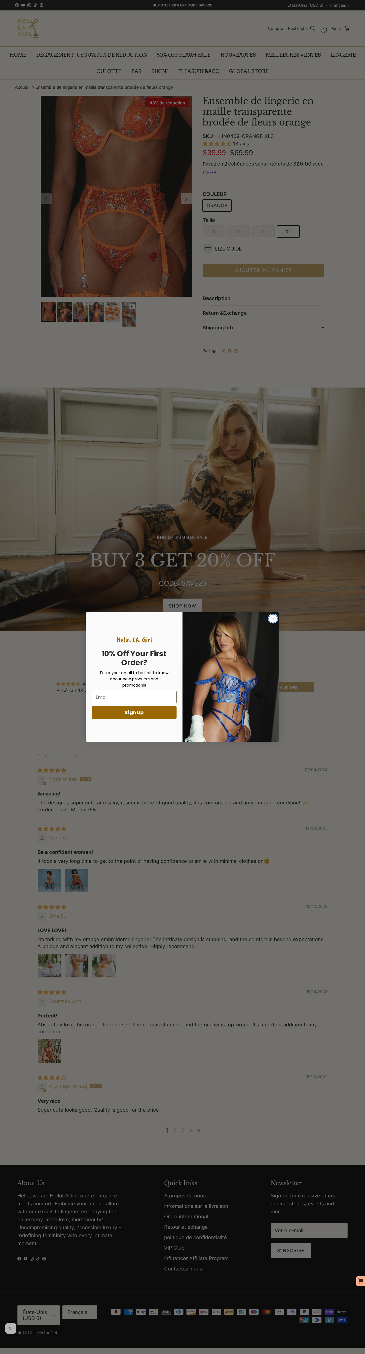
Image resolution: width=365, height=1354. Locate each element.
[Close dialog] (273, 618)
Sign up (134, 712)
